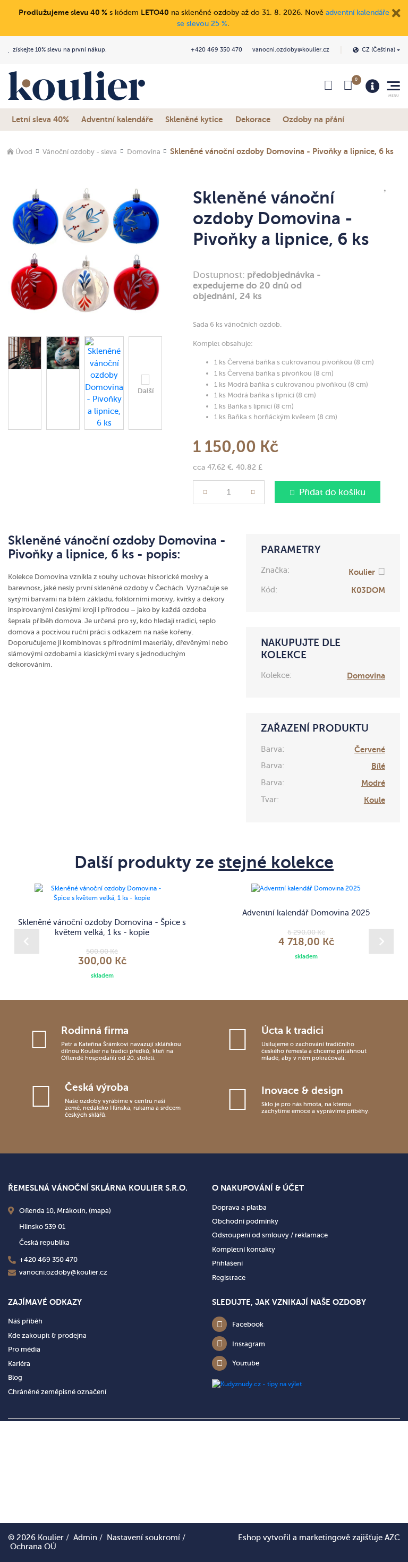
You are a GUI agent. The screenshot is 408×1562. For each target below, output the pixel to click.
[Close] (396, 12)
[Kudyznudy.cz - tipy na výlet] (257, 1383)
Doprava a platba (239, 1207)
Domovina (143, 152)
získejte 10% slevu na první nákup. (60, 49)
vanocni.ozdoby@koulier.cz (290, 49)
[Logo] (76, 86)
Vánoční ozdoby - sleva (79, 152)
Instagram (248, 1344)
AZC (392, 1537)
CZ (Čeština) (378, 49)
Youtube (245, 1363)
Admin (85, 1537)
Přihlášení (227, 1263)
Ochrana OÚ (33, 1546)
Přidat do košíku (332, 492)
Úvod (23, 152)
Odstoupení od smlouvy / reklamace (270, 1235)
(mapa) (100, 1211)
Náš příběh (25, 1321)
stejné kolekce (276, 862)
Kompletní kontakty (243, 1249)
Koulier (361, 571)
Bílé (378, 765)
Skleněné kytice (194, 119)
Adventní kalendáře (117, 119)
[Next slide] (381, 941)
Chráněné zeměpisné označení (57, 1392)
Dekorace (252, 119)
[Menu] (372, 85)
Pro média (24, 1349)
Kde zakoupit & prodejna (47, 1335)
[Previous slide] (26, 941)
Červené (369, 749)
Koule (374, 799)
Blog (15, 1377)
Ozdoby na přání (313, 119)
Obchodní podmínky (245, 1221)
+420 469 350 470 (216, 49)
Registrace (228, 1277)
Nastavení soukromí (143, 1537)
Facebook (248, 1324)
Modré (373, 782)
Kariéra (19, 1364)
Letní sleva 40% (40, 119)
